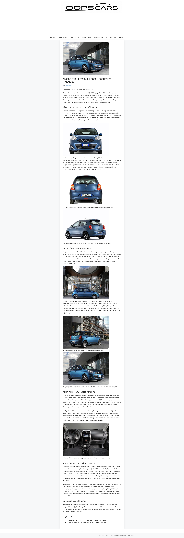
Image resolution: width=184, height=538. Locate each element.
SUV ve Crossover (86, 37)
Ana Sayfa (52, 37)
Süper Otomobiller (98, 37)
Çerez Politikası (122, 535)
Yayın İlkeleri (131, 535)
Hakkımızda (101, 535)
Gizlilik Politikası (114, 535)
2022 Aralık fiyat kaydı (110, 491)
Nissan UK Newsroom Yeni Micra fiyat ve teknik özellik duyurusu (86, 522)
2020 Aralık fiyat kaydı (94, 491)
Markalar (121, 37)
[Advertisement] (92, 25)
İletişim (107, 535)
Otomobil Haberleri (63, 37)
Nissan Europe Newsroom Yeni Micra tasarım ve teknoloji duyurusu (87, 520)
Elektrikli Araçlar (75, 37)
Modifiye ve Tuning (111, 37)
